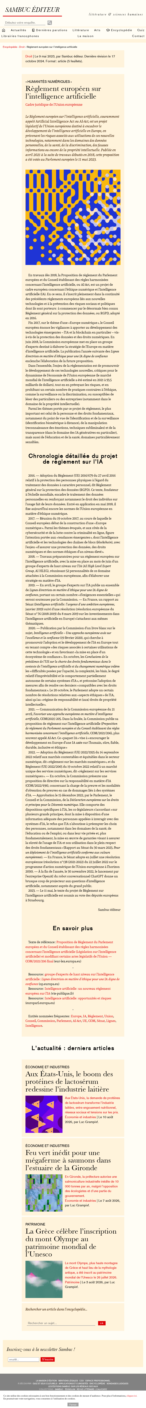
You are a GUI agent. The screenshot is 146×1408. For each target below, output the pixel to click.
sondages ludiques (117, 1383)
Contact (138, 36)
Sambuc (59, 1389)
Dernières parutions (51, 30)
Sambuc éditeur (32, 10)
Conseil (30, 1021)
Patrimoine (72, 1282)
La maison (86, 36)
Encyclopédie (121, 30)
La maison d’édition (46, 1381)
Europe (76, 1016)
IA (84, 1016)
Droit (22, 46)
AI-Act (77, 1021)
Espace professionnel (97, 1381)
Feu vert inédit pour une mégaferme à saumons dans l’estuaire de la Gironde (68, 1161)
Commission (46, 1021)
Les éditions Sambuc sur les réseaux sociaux (73, 1386)
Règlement (95, 1016)
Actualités (19, 30)
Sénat (101, 1021)
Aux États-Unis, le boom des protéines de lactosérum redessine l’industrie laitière (69, 1082)
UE (85, 1021)
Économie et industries (47, 1067)
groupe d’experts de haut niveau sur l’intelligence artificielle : (72, 979)
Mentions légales (68, 1381)
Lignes (111, 1021)
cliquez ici (132, 1395)
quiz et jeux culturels (45, 1383)
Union (108, 1016)
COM (91, 1021)
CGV (81, 1381)
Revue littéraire (92, 1389)
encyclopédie (97, 1383)
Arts (97, 30)
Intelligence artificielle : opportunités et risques (78, 998)
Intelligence (33, 1025)
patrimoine (35, 1224)
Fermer (73, 1404)
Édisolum (70, 1389)
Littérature (81, 30)
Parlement (64, 1021)
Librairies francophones (20, 36)
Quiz (141, 30)
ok (102, 1323)
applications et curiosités (73, 1383)
